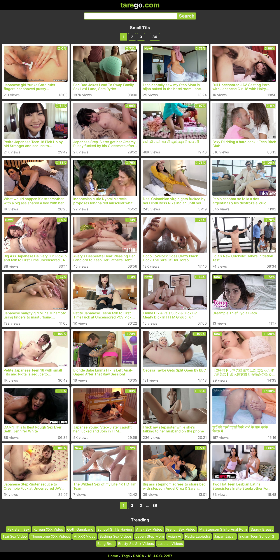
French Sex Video (180, 529)
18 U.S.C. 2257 (159, 556)
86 (154, 37)
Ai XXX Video (85, 536)
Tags (125, 556)
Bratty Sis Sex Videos (136, 543)
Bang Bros (105, 543)
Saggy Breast (262, 529)
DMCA (138, 556)
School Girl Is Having (114, 529)
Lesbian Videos (170, 543)
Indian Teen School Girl (258, 536)
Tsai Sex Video (14, 536)
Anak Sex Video (149, 529)
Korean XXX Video (48, 529)
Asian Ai (174, 536)
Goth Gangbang (80, 529)
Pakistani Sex (18, 529)
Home (113, 556)
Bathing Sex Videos (116, 536)
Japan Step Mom (150, 536)
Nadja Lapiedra (197, 536)
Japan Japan (224, 536)
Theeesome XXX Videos (50, 536)
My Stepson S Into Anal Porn (223, 529)
